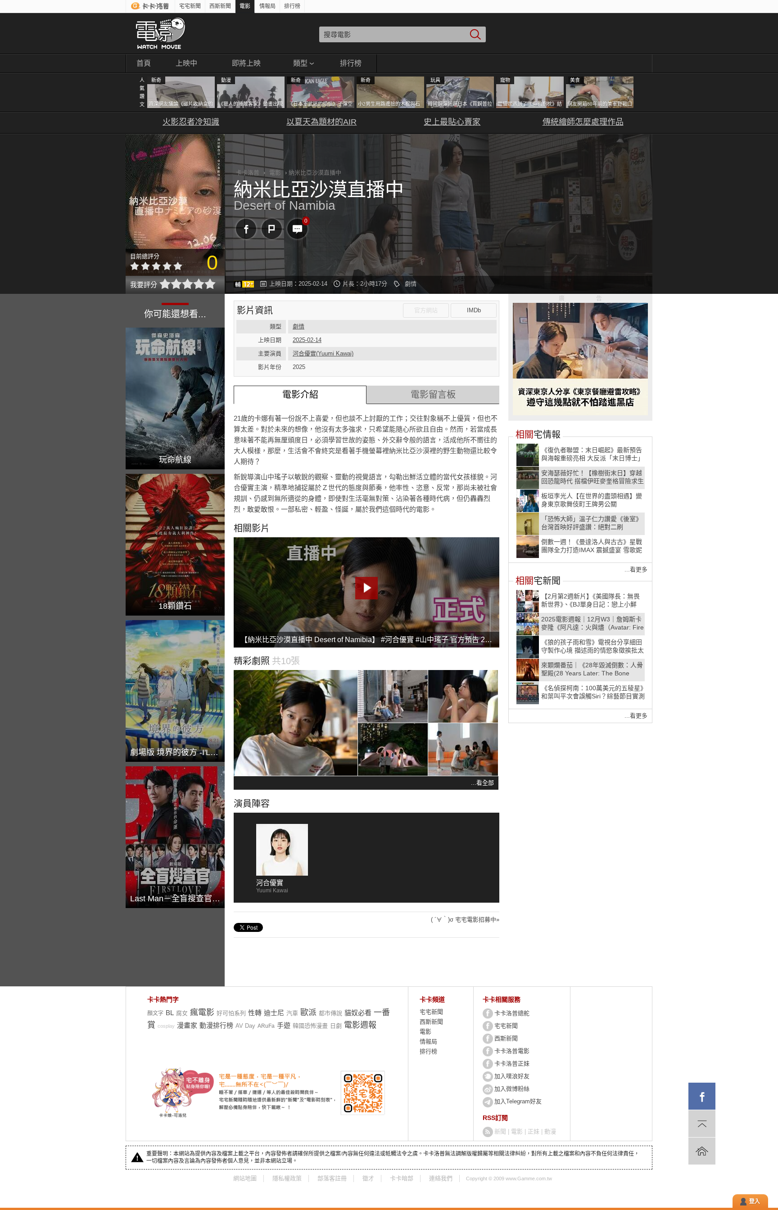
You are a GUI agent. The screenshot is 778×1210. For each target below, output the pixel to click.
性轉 (255, 1013)
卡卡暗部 (401, 1178)
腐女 (182, 1013)
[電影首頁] (160, 33)
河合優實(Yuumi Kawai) (323, 353)
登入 (754, 1201)
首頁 (143, 63)
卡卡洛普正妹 (511, 1063)
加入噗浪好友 (511, 1076)
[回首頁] (701, 1151)
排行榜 (292, 6)
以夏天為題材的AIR (321, 121)
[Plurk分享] (272, 229)
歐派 (308, 1012)
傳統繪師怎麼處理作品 (583, 121)
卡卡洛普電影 (511, 1051)
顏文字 (155, 1013)
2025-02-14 (307, 340)
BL (170, 1013)
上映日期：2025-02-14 (298, 283)
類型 (300, 63)
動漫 (550, 1131)
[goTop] (701, 1123)
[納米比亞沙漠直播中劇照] (295, 723)
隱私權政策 (287, 1178)
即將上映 (246, 63)
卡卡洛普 (247, 172)
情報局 (267, 6)
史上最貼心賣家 (452, 121)
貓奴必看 (357, 1013)
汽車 (292, 1013)
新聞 (500, 1131)
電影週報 (360, 1025)
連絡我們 (440, 1178)
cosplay (166, 1026)
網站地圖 (245, 1178)
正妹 (533, 1131)
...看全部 (482, 782)
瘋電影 (202, 1012)
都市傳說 (330, 1013)
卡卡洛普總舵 (511, 1013)
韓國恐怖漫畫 (310, 1025)
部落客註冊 (332, 1178)
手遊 (283, 1025)
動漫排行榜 (216, 1025)
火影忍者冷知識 (191, 121)
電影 (245, 6)
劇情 (410, 283)
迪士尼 (274, 1013)
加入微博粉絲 (511, 1088)
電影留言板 (433, 395)
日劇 (336, 1025)
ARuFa (266, 1026)
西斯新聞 (220, 6)
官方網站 (426, 310)
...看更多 (635, 569)
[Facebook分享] (246, 229)
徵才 (368, 1178)
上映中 (186, 63)
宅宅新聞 (190, 6)
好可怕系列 (231, 1013)
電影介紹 (300, 395)
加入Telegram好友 (518, 1101)
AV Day (245, 1025)
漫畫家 (187, 1025)
